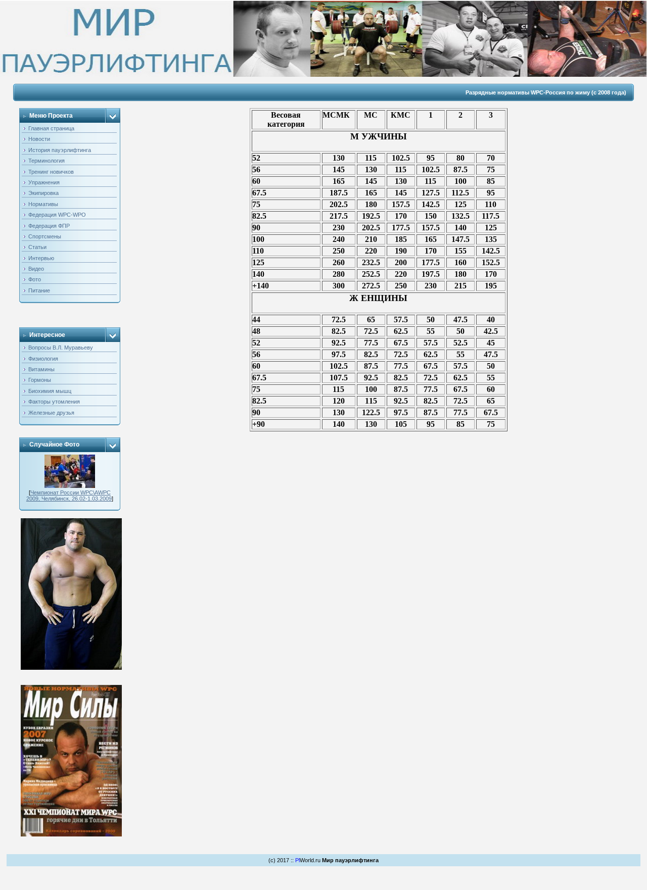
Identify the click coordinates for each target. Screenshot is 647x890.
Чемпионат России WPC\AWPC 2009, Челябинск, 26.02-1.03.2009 (69, 495)
